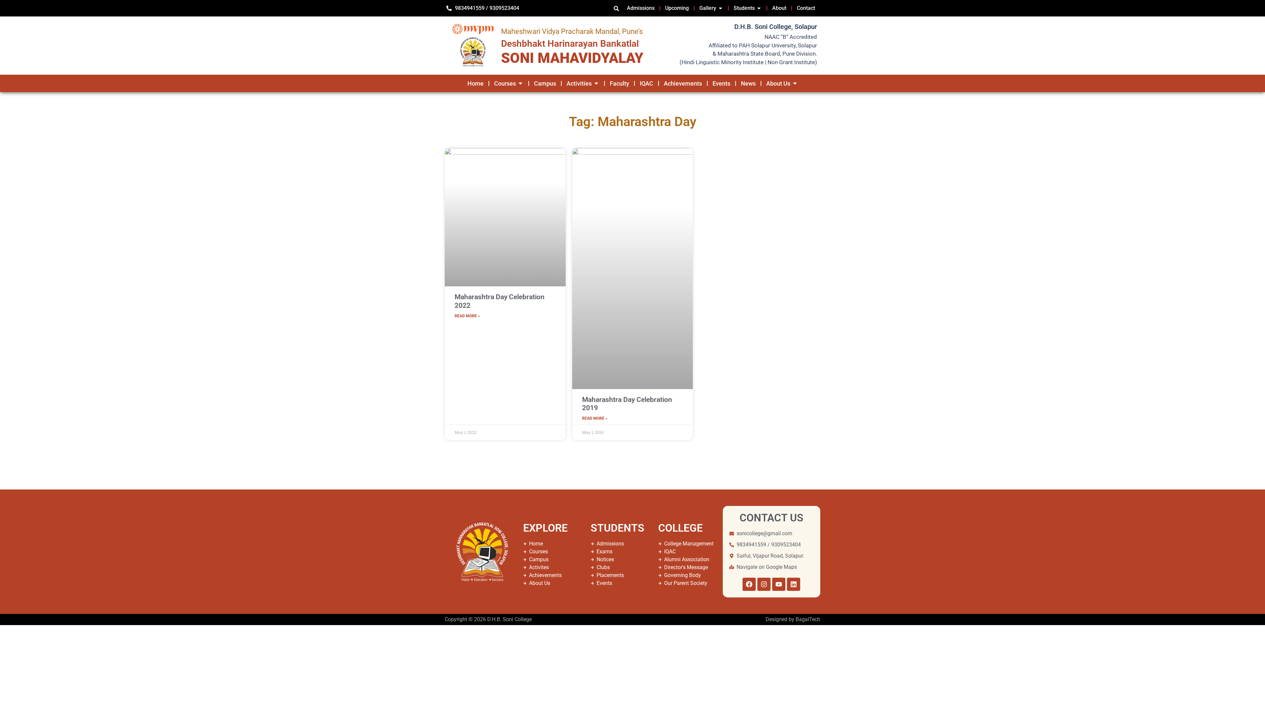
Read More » (467, 316)
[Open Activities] (596, 83)
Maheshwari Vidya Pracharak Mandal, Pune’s (572, 31)
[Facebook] (749, 584)
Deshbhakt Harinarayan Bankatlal (570, 43)
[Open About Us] (795, 83)
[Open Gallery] (720, 8)
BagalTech (808, 619)
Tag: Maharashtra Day (632, 121)
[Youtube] (778, 584)
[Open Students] (759, 8)
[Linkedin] (793, 584)
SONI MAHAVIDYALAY (572, 58)
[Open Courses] (520, 83)
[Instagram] (764, 584)
